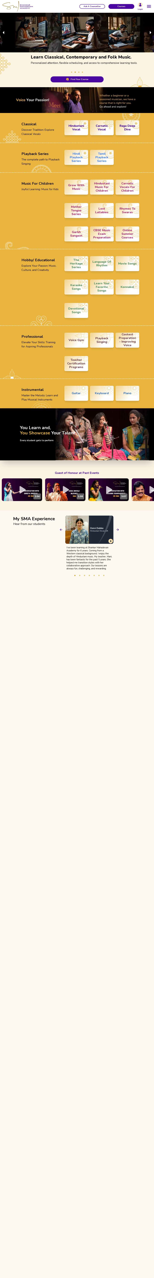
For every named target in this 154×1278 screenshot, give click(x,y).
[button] (92, 6)
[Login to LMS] (140, 4)
